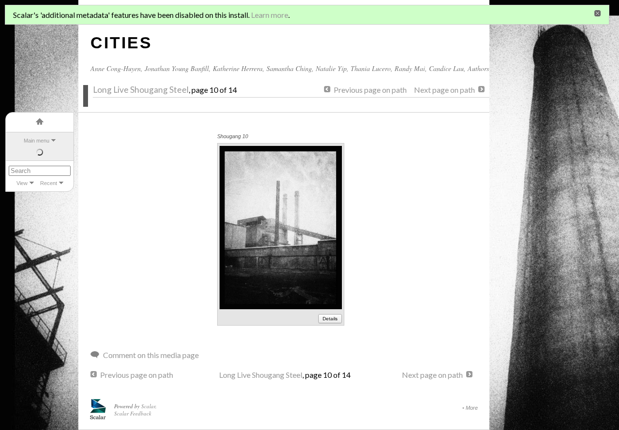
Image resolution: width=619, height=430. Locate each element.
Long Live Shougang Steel (141, 90)
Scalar (148, 406)
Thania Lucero (371, 68)
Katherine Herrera (238, 68)
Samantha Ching (289, 68)
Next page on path (444, 89)
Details (330, 318)
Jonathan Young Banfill (177, 68)
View (22, 183)
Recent (48, 183)
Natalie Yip (331, 68)
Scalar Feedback (132, 413)
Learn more (269, 14)
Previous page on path (370, 89)
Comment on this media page (151, 354)
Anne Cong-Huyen (115, 68)
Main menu (36, 140)
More (472, 408)
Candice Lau (446, 68)
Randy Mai (410, 68)
